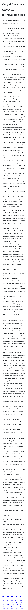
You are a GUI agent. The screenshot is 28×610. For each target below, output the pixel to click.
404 (12, 608)
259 (3, 600)
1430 (17, 602)
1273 (4, 604)
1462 (21, 598)
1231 (8, 598)
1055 (12, 594)
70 (20, 604)
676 (12, 592)
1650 (21, 592)
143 (7, 592)
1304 (21, 608)
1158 (4, 602)
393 (21, 602)
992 (12, 602)
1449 (21, 606)
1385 (16, 606)
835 (3, 596)
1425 (21, 594)
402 (12, 606)
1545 (21, 600)
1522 (4, 598)
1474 (8, 596)
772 (13, 604)
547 (16, 596)
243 (3, 594)
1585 (8, 604)
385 (8, 602)
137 (8, 608)
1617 (16, 592)
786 (17, 594)
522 (13, 598)
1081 (4, 608)
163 (3, 592)
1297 (17, 608)
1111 (12, 600)
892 (7, 600)
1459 (8, 594)
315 (12, 596)
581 (16, 600)
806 (17, 604)
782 (20, 596)
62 (16, 598)
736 (3, 606)
